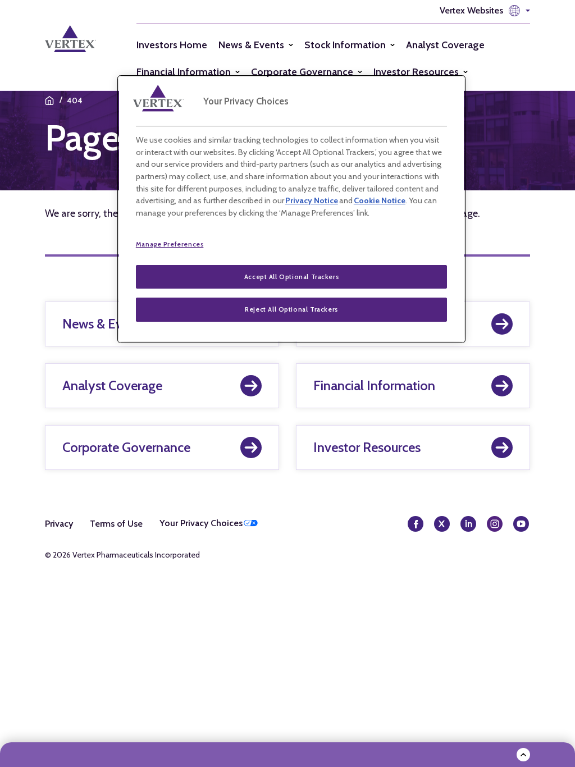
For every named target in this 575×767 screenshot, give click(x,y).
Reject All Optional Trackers (291, 309)
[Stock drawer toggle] (523, 754)
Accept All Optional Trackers (291, 277)
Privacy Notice (311, 200)
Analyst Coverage (445, 45)
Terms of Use (116, 523)
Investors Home (171, 45)
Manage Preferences (170, 244)
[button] (485, 10)
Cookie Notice (379, 200)
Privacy (59, 523)
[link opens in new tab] (79, 38)
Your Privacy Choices (201, 523)
